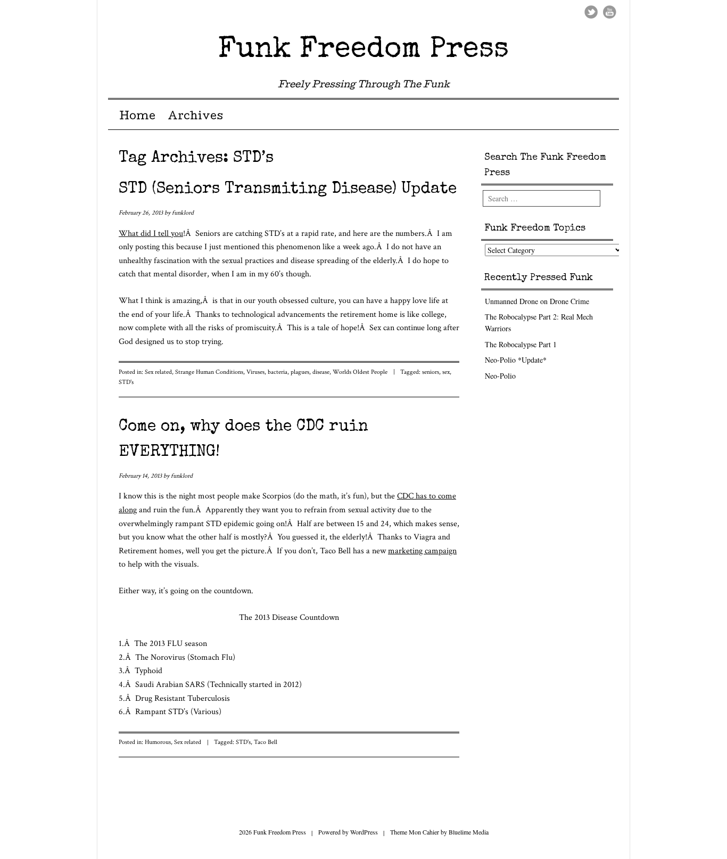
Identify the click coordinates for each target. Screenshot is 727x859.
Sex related (158, 372)
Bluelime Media (469, 832)
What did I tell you (151, 233)
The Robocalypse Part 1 (521, 344)
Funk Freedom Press (363, 49)
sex (446, 372)
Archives (195, 117)
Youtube (609, 12)
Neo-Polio (500, 376)
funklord (183, 213)
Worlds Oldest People (360, 372)
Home (137, 117)
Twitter (591, 12)
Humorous (158, 742)
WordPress (364, 832)
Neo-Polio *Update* (516, 360)
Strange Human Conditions (209, 372)
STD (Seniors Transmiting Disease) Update (288, 190)
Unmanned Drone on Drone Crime (537, 301)
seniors (430, 372)
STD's (126, 382)
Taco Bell (265, 742)
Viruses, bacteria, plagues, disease (287, 372)
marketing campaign (422, 551)
